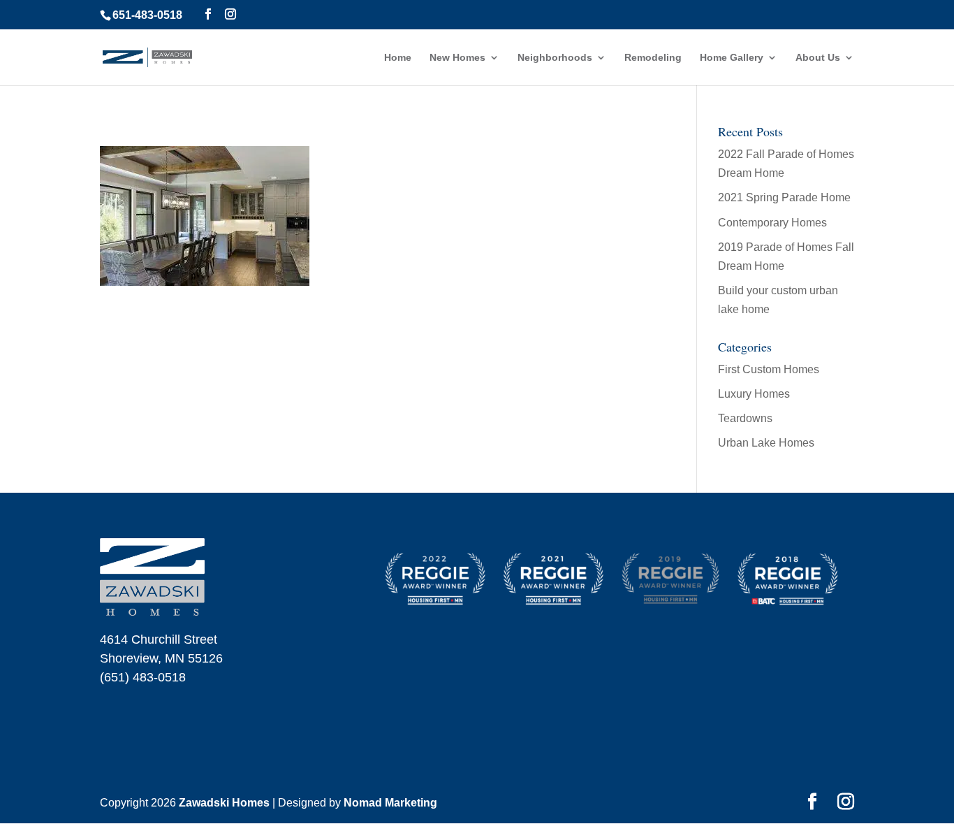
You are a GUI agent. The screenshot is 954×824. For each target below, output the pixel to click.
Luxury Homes (754, 394)
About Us (817, 57)
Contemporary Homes (772, 223)
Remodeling (653, 57)
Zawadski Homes (224, 803)
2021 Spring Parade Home (784, 197)
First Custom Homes (768, 369)
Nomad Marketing (390, 803)
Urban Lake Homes (766, 443)
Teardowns (745, 418)
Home (397, 57)
